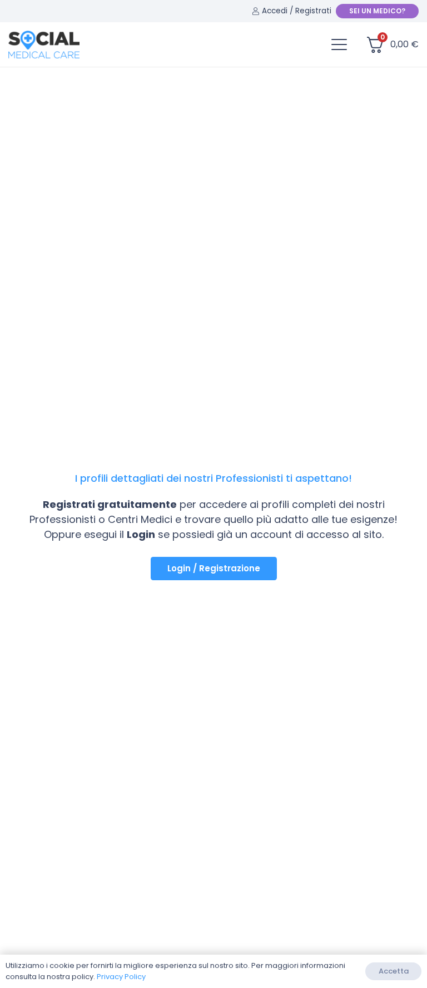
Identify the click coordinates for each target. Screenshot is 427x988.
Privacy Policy (121, 976)
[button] (339, 44)
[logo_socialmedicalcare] (44, 44)
